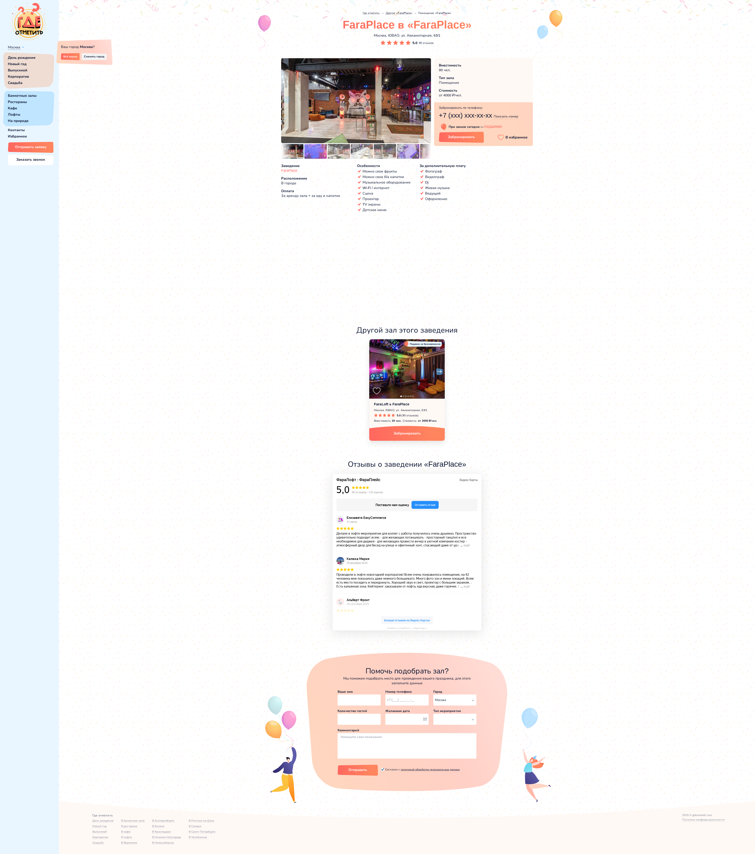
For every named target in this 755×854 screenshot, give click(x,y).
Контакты (16, 130)
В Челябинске (198, 837)
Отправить (357, 770)
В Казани (158, 826)
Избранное (17, 136)
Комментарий (348, 730)
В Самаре (195, 826)
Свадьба (15, 83)
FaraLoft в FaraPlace (391, 404)
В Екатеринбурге (163, 820)
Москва (14, 47)
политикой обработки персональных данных (430, 769)
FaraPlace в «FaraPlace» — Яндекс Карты (407, 628)
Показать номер (506, 116)
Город (437, 691)
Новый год (17, 64)
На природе (18, 121)
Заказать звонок (30, 159)
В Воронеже (129, 842)
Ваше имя (345, 691)
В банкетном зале (133, 820)
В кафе (126, 831)
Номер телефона (398, 691)
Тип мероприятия (447, 711)
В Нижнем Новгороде (166, 837)
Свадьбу (98, 842)
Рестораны (17, 102)
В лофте (126, 837)
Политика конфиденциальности (703, 819)
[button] (286, 99)
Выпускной (17, 70)
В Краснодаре (161, 831)
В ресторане (129, 826)
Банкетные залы (22, 96)
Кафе (12, 108)
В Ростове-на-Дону (201, 820)
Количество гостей (352, 711)
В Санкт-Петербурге (202, 831)
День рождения (21, 58)
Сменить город (94, 56)
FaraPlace (289, 170)
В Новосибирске (163, 842)
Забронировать (461, 137)
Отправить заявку (30, 147)
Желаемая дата (397, 711)
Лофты (14, 114)
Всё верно (70, 56)
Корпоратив (18, 76)
